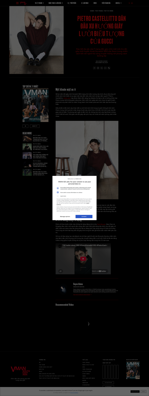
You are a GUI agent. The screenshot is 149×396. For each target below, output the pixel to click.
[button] (74, 196)
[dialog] (74, 198)
